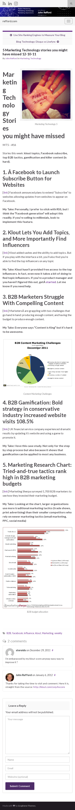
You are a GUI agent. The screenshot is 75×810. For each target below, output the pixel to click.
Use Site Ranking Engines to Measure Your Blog (39, 35)
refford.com (10, 21)
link (5, 192)
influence (29, 633)
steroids (21, 650)
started (51, 282)
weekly (58, 633)
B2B (9, 633)
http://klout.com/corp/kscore (49, 686)
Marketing (24, 58)
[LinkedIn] (10, 2)
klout (38, 633)
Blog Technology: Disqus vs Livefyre (35, 41)
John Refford (11, 58)
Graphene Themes (27, 805)
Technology (35, 58)
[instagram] (16, 2)
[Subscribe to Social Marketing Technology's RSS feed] (4, 2)
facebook (17, 633)
